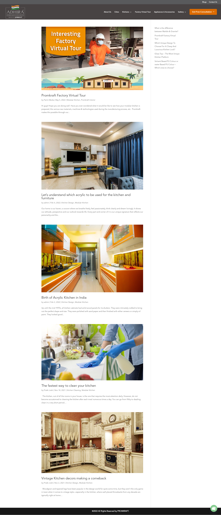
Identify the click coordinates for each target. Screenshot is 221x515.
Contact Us (213, 2)
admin (46, 203)
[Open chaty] (213, 508)
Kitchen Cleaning (74, 390)
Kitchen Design (68, 203)
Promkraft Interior (88, 100)
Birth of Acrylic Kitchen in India (64, 297)
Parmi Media (49, 100)
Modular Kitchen (73, 100)
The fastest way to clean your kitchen (68, 385)
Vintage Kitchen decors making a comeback (73, 478)
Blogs (204, 2)
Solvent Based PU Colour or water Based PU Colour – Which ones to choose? (166, 64)
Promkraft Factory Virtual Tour (63, 95)
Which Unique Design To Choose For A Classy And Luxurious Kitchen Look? (165, 46)
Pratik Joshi (48, 390)
